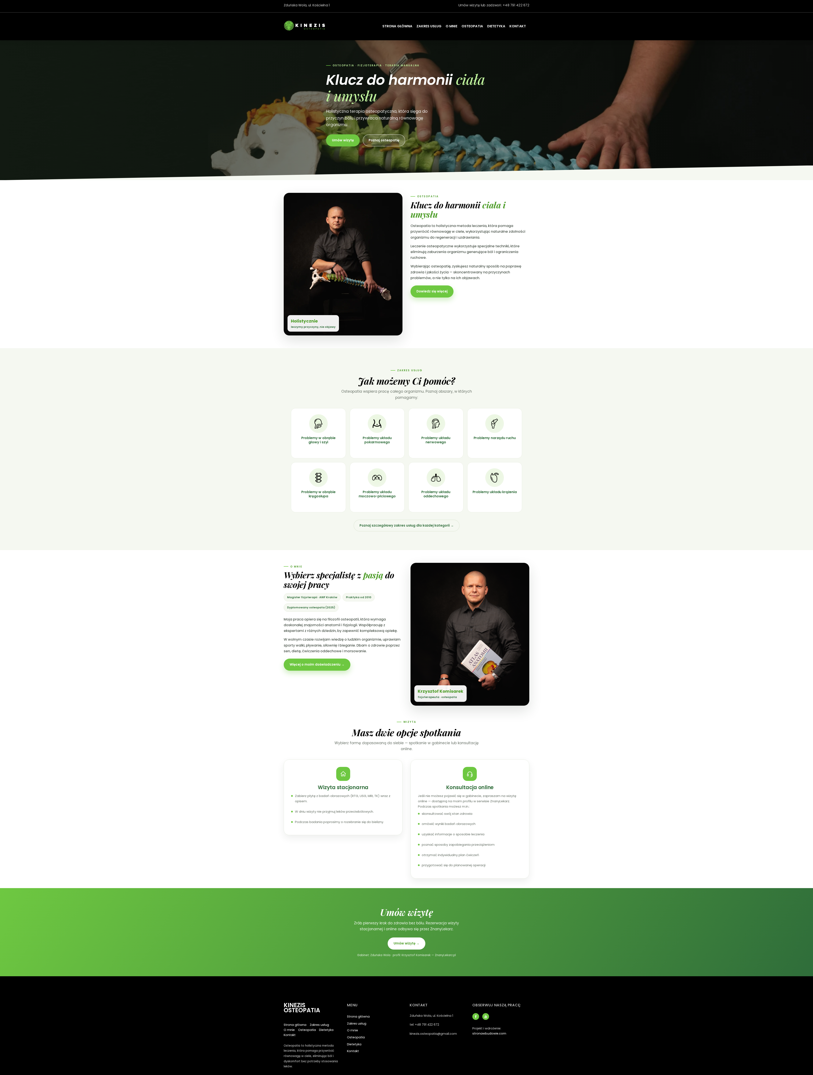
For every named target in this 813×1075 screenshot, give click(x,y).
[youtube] (485, 1016)
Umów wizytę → (406, 943)
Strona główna (397, 26)
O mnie (451, 26)
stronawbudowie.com (489, 1033)
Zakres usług (428, 26)
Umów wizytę (343, 140)
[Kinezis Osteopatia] (305, 30)
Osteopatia (472, 26)
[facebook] (475, 1016)
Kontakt (517, 26)
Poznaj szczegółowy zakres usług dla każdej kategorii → (406, 525)
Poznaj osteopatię (384, 140)
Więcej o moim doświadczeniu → (317, 664)
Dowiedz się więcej (432, 291)
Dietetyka (496, 26)
